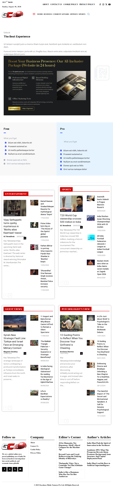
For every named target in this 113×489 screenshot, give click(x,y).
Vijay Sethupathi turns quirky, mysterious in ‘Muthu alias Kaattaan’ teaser (13, 226)
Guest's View (8, 330)
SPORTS (66, 189)
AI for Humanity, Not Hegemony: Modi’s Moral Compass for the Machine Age (69, 446)
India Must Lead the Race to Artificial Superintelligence (98, 464)
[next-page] (10, 295)
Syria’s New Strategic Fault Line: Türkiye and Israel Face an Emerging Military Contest (15, 341)
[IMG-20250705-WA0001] (47, 114)
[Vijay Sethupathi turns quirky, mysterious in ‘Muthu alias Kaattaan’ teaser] (15, 208)
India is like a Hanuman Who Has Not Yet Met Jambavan (69, 474)
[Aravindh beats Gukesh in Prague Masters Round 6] (91, 198)
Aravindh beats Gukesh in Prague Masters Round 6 (103, 202)
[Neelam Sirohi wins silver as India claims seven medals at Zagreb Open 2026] (91, 262)
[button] (88, 14)
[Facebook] (100, 4)
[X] (106, 4)
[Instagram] (103, 4)
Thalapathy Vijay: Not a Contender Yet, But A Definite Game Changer (71, 465)
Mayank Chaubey (11, 351)
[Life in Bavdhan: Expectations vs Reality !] (34, 392)
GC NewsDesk (9, 236)
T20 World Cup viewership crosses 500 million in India (70, 218)
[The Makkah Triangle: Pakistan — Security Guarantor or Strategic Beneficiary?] (34, 343)
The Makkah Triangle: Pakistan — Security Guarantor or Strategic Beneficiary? (46, 349)
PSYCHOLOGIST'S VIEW (76, 309)
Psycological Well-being (69, 330)
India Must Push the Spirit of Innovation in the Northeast (98, 444)
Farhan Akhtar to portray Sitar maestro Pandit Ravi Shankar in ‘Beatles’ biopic (46, 254)
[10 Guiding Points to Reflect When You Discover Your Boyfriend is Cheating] (91, 343)
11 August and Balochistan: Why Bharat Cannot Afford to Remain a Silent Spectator (47, 324)
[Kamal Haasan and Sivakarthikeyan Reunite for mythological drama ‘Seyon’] (34, 202)
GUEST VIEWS (13, 309)
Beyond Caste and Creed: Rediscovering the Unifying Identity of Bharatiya (70, 456)
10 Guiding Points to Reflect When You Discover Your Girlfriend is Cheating (71, 341)
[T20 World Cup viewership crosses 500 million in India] (71, 203)
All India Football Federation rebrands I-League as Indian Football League (103, 244)
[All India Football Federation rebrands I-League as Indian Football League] (91, 237)
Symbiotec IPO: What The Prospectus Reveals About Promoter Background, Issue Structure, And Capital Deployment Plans (99, 454)
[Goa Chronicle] (12, 14)
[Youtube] (109, 4)
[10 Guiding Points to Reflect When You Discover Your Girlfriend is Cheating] (71, 323)
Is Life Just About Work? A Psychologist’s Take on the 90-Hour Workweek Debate (103, 324)
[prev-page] (5, 295)
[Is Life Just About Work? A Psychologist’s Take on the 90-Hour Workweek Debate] (91, 318)
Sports (63, 210)
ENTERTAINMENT (16, 194)
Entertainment (9, 215)
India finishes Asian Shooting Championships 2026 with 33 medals (103, 221)
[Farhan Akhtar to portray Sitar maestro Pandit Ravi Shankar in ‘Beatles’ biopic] (34, 247)
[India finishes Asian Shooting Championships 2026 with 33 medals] (91, 218)
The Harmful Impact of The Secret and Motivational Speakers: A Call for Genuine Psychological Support (103, 401)
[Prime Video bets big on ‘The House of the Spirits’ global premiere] (34, 225)
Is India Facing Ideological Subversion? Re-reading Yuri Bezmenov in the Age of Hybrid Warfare (47, 374)
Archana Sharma (67, 351)
